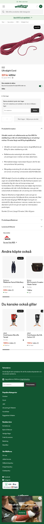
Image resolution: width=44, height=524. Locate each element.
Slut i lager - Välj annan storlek (28, 119)
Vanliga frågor (6, 433)
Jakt (3, 404)
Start (3, 22)
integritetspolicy (25, 379)
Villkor (3, 88)
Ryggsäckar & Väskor (8, 415)
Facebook (7, 477)
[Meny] (3, 6)
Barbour (29, 280)
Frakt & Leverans (7, 437)
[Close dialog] (40, 498)
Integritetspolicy (7, 467)
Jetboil (5, 333)
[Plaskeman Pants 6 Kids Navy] (13, 267)
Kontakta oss (6, 426)
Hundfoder (5, 412)
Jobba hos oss (6, 459)
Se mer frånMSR (9, 242)
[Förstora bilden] (22, 44)
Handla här (22, 513)
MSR (17, 22)
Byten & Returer (7, 430)
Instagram (7, 480)
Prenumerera (30, 384)
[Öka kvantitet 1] (10, 119)
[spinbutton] (7, 119)
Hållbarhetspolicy (7, 463)
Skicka (35, 110)
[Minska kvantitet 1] (3, 119)
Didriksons (6, 280)
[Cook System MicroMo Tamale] (13, 320)
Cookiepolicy (6, 471)
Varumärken (10, 22)
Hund (4, 400)
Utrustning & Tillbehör (9, 408)
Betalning (5, 441)
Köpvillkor (5, 445)
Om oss (4, 455)
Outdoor (5, 396)
